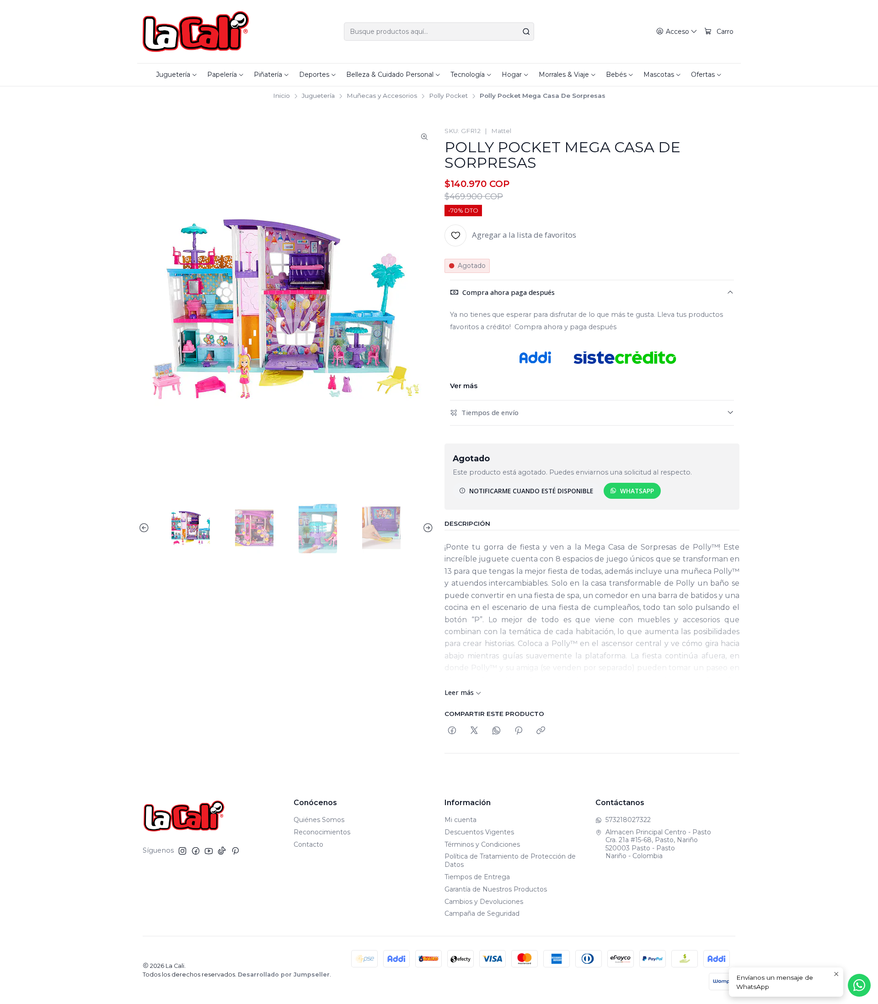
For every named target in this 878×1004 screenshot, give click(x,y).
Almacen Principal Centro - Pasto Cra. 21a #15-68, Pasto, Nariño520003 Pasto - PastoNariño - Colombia (658, 844)
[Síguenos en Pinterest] (235, 850)
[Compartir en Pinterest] (518, 731)
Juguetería (318, 96)
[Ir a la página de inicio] (196, 31)
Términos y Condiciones (482, 844)
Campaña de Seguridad (481, 913)
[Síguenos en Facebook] (195, 850)
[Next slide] (427, 528)
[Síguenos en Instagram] (182, 850)
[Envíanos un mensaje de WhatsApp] (859, 985)
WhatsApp (637, 490)
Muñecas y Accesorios (382, 96)
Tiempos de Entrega (477, 877)
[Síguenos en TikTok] (221, 850)
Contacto (308, 844)
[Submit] (526, 31)
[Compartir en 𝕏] (474, 731)
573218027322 (628, 820)
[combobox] (439, 31)
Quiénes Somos (319, 820)
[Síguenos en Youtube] (208, 850)
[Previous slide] (145, 528)
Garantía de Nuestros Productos (495, 889)
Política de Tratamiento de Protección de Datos (510, 860)
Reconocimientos (322, 832)
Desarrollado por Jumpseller (284, 974)
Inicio (281, 96)
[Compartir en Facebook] (452, 731)
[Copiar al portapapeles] (540, 731)
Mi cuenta (460, 820)
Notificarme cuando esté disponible (531, 490)
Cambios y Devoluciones (483, 901)
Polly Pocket (448, 96)
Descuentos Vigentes (479, 832)
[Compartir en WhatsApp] (496, 731)
